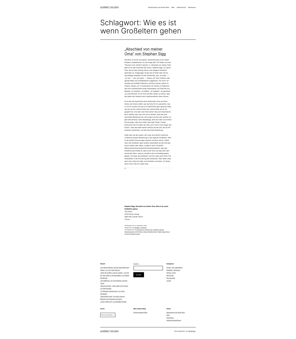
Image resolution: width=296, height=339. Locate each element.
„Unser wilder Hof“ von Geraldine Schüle (113, 302)
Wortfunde (170, 275)
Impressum (192, 7)
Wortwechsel (170, 278)
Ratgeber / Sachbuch (140, 227)
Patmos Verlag (142, 232)
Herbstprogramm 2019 (131, 232)
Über (173, 7)
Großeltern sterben (158, 229)
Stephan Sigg (161, 232)
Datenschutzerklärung (173, 320)
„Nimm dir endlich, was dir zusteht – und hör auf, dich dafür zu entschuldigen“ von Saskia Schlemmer (114, 275)
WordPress (191, 331)
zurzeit (168, 281)
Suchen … (136, 264)
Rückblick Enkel (152, 232)
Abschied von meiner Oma (144, 229)
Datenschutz (181, 7)
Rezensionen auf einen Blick (158, 7)
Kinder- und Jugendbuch (174, 267)
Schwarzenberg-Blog (140, 312)
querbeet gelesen (109, 7)
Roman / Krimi (171, 273)
